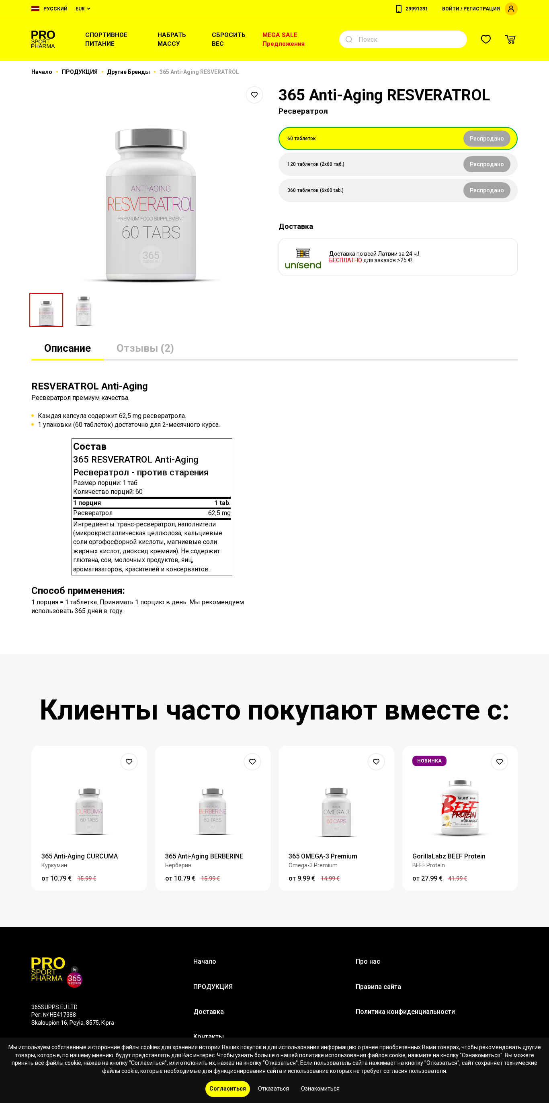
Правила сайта (378, 987)
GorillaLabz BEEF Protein (448, 856)
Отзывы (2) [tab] (145, 348)
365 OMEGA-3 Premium (323, 856)
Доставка (208, 1011)
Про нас (368, 961)
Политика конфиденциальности (405, 1011)
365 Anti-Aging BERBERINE (204, 856)
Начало (42, 72)
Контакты (208, 1036)
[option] (150, 184)
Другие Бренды (129, 72)
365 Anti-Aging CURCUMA (79, 856)
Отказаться (273, 1088)
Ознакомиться (320, 1088)
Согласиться (227, 1088)
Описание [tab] (67, 348)
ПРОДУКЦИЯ (80, 72)
